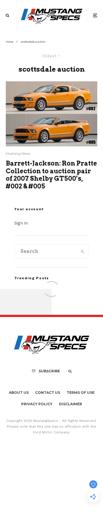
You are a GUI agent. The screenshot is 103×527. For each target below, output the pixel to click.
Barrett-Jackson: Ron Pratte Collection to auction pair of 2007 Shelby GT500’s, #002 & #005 (51, 175)
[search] (82, 251)
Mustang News (18, 153)
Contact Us (47, 392)
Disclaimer (70, 404)
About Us (19, 392)
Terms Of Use (80, 392)
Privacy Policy (36, 404)
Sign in (21, 223)
